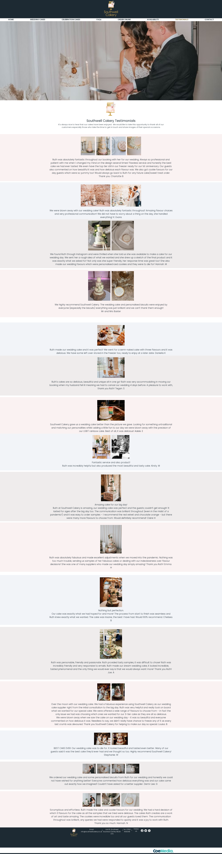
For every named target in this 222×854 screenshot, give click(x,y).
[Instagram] (149, 830)
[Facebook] (142, 830)
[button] (98, 19)
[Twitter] (145, 830)
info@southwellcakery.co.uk (91, 832)
